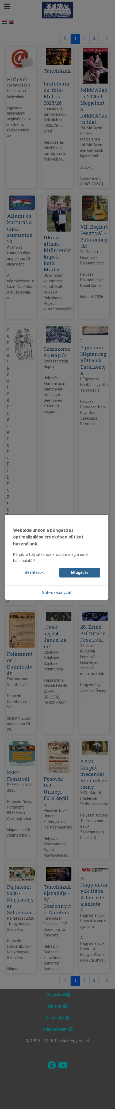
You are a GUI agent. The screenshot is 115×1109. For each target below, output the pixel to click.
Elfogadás (80, 572)
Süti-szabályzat (56, 592)
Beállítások (34, 572)
